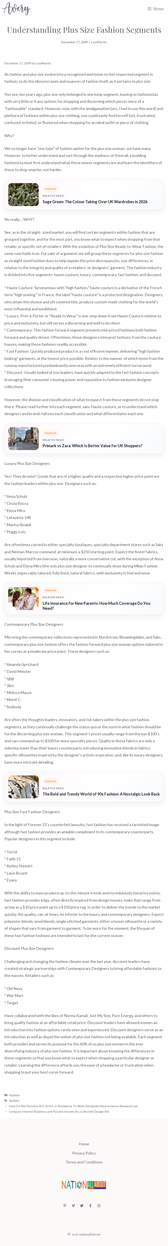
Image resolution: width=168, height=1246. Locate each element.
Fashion (14, 1095)
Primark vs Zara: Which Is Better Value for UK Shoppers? (92, 445)
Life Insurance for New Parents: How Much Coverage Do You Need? (96, 606)
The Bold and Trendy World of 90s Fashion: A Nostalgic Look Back (101, 794)
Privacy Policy (84, 1153)
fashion (14, 1100)
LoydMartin (99, 42)
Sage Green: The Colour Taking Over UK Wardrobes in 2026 (95, 201)
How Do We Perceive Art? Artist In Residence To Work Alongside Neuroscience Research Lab (73, 1106)
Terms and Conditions (84, 1162)
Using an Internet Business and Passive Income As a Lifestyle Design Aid (59, 1111)
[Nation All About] (16, 8)
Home (84, 1143)
